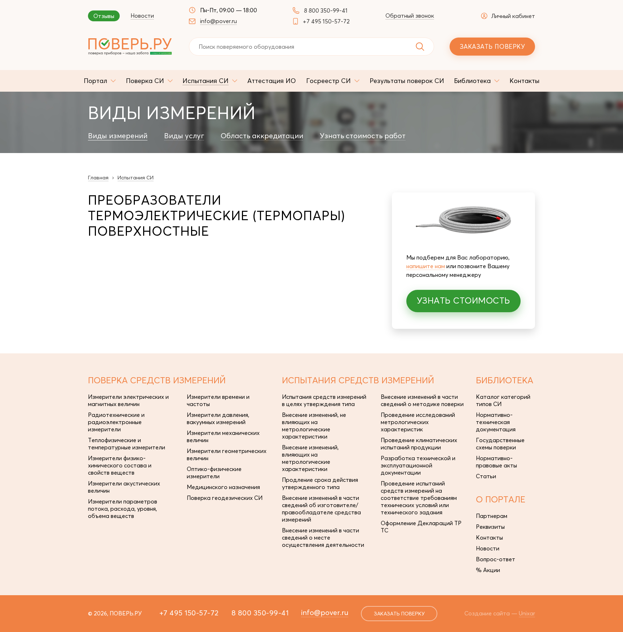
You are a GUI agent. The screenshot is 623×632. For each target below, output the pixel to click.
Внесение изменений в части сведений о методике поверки (422, 400)
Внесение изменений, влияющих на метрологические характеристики (310, 458)
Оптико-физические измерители (214, 472)
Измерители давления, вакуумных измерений (218, 418)
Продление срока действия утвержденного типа (320, 483)
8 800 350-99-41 (326, 10)
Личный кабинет (513, 15)
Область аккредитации (262, 135)
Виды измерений (117, 135)
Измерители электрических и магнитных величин (128, 400)
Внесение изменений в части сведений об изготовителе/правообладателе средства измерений (321, 508)
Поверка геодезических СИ (224, 497)
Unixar (527, 613)
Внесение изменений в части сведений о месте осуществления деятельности (323, 537)
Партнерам (491, 515)
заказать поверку (399, 613)
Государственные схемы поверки (500, 443)
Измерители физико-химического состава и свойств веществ (119, 465)
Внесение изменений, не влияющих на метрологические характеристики (314, 425)
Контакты (489, 537)
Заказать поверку (492, 46)
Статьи (486, 476)
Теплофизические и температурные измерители (126, 443)
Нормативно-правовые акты (496, 461)
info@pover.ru (218, 21)
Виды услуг (184, 135)
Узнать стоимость (463, 300)
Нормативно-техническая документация (496, 422)
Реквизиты (490, 526)
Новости (142, 15)
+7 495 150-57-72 (326, 21)
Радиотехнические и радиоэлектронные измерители (116, 422)
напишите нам (425, 266)
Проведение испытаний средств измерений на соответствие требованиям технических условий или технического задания (419, 498)
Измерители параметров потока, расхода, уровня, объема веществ (122, 508)
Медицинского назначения (223, 487)
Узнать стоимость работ (363, 135)
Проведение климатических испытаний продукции (419, 443)
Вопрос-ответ (495, 559)
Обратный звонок (409, 15)
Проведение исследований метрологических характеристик (418, 422)
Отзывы (103, 15)
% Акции (488, 570)
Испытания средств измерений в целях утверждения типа (324, 400)
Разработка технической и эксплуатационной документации (418, 465)
